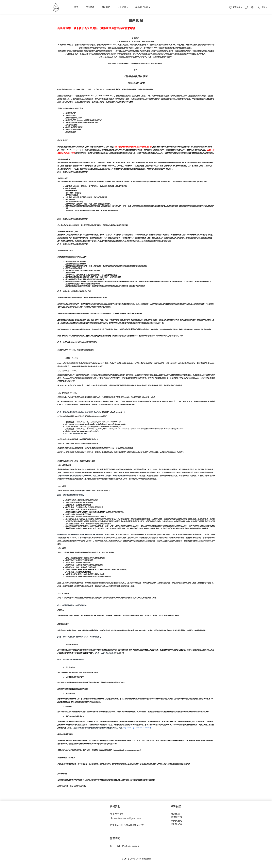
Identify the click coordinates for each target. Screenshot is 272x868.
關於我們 (106, 7)
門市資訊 (90, 7)
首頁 (76, 7)
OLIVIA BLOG (141, 7)
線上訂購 (122, 7)
